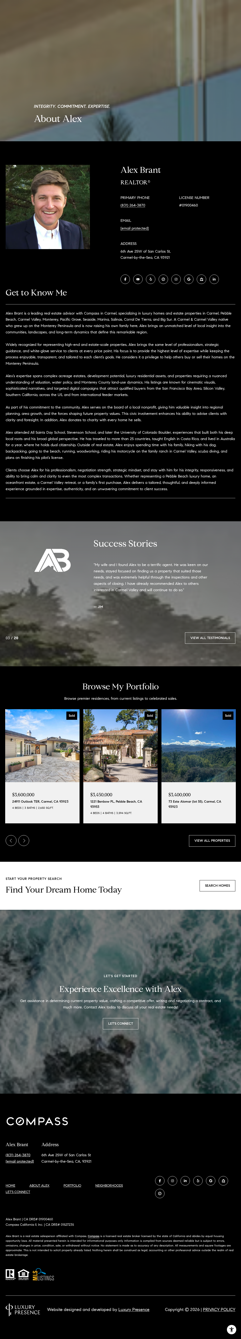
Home (10, 1190)
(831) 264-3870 (132, 205)
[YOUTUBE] (138, 279)
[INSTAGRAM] (176, 279)
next (23, 845)
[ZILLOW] (201, 279)
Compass (93, 1240)
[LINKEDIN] (214, 279)
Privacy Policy (219, 1313)
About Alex (39, 1190)
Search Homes (217, 890)
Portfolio (72, 1190)
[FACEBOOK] (125, 279)
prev (11, 845)
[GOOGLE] (188, 279)
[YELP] (150, 279)
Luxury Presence (133, 1313)
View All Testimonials (210, 642)
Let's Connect (18, 1196)
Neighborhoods (109, 1190)
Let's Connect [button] (120, 1028)
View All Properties (212, 845)
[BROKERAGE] (163, 279)
